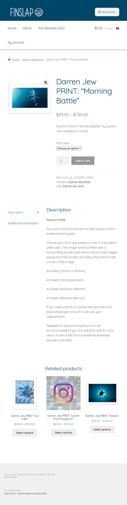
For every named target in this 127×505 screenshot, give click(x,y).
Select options (24, 432)
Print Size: (62, 143)
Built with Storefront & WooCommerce (32, 493)
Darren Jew (70, 185)
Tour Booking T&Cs (51, 28)
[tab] (25, 212)
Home (12, 28)
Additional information (23, 223)
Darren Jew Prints (32, 59)
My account (16, 42)
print (81, 185)
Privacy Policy (10, 493)
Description (15, 212)
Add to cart (83, 161)
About (27, 28)
